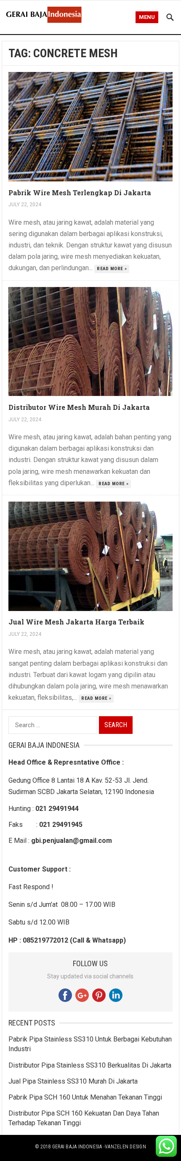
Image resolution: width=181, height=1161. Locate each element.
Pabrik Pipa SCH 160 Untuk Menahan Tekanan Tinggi (85, 1097)
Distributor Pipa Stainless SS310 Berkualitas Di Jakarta (89, 1065)
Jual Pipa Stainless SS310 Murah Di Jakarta (73, 1081)
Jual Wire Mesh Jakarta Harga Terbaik (76, 621)
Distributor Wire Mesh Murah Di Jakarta (79, 407)
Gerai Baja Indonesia (77, 1147)
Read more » (112, 268)
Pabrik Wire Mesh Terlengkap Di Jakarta (79, 192)
